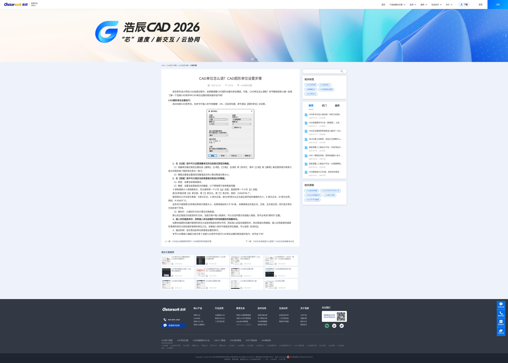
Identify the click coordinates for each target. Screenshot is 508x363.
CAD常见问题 (183, 65)
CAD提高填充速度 (326, 89)
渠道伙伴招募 (284, 321)
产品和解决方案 (396, 5)
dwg (162, 348)
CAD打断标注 (311, 94)
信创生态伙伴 (284, 315)
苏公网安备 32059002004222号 (301, 357)
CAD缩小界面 (330, 195)
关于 (448, 5)
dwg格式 (170, 348)
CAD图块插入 (325, 85)
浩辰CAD (197, 315)
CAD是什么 (260, 346)
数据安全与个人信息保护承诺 (250, 359)
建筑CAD (222, 346)
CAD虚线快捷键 (311, 191)
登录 (480, 4)
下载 (466, 4)
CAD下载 (282, 359)
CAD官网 (331, 346)
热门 (324, 105)
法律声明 (227, 359)
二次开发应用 (219, 321)
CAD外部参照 (311, 85)
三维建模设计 (311, 89)
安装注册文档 (262, 315)
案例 (423, 5)
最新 (337, 105)
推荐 (311, 105)
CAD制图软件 (271, 346)
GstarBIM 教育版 (242, 321)
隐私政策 (235, 359)
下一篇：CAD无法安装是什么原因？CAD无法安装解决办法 (270, 241)
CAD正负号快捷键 (312, 200)
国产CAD (213, 346)
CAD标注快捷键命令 (313, 195)
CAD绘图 (193, 92)
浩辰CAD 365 (198, 321)
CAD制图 (164, 346)
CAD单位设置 (246, 85)
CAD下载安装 (299, 346)
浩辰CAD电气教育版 (243, 318)
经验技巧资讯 (262, 325)
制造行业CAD (220, 318)
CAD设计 (231, 346)
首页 (383, 5)
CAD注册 (322, 346)
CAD (163, 65)
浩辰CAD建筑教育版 (243, 315)
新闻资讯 (303, 325)
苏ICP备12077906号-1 (247, 357)
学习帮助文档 (262, 318)
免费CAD (195, 346)
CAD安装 (250, 346)
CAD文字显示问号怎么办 (330, 191)
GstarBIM (197, 318)
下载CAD (204, 346)
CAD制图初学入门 (285, 346)
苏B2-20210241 (280, 357)
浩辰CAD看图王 (199, 325)
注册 (498, 4)
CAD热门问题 (172, 65)
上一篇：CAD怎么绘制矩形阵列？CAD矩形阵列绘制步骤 (188, 241)
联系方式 (303, 321)
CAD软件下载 (175, 346)
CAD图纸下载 (311, 346)
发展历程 (303, 318)
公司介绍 (303, 315)
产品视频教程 (262, 321)
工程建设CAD (220, 315)
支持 (412, 5)
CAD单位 (254, 92)
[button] (252, 59)
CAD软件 (185, 104)
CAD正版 (186, 346)
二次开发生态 (284, 318)
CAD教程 (181, 234)
